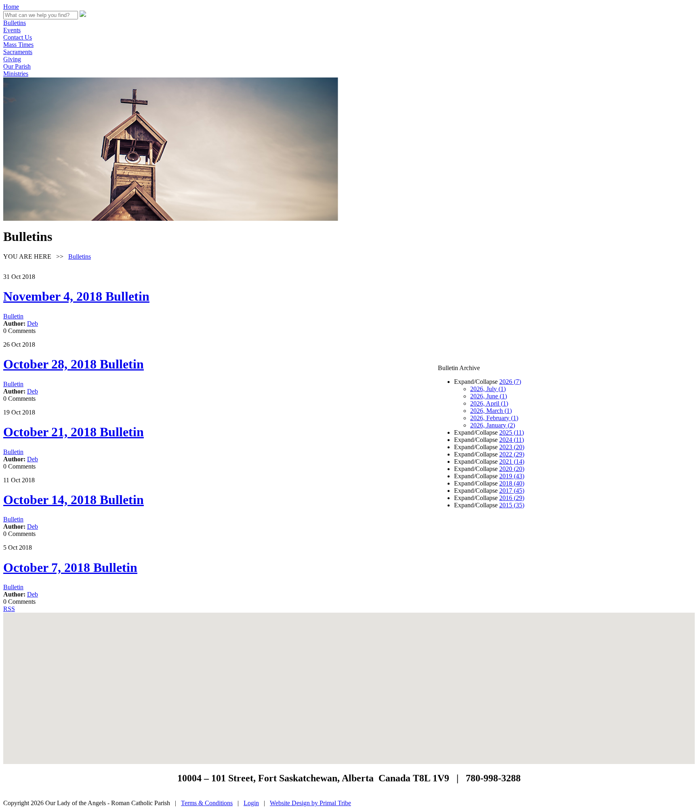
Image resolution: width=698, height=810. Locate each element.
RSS (9, 608)
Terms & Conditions (207, 803)
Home (11, 6)
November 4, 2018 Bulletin (76, 296)
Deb (32, 323)
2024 (511, 439)
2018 (511, 483)
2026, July (488, 388)
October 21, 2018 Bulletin (73, 432)
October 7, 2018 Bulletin (70, 567)
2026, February (494, 417)
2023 (511, 447)
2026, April (489, 403)
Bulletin (13, 316)
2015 (511, 505)
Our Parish (17, 66)
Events (12, 30)
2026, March (491, 410)
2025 (511, 432)
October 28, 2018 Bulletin (73, 364)
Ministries (15, 73)
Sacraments (17, 51)
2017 (511, 490)
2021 (511, 461)
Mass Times (18, 44)
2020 (511, 468)
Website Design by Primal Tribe (310, 803)
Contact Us (17, 37)
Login (251, 803)
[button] (349, 684)
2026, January (492, 425)
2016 (511, 497)
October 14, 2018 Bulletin (73, 499)
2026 (510, 381)
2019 (511, 476)
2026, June (488, 396)
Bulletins (14, 22)
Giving (12, 59)
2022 (511, 454)
